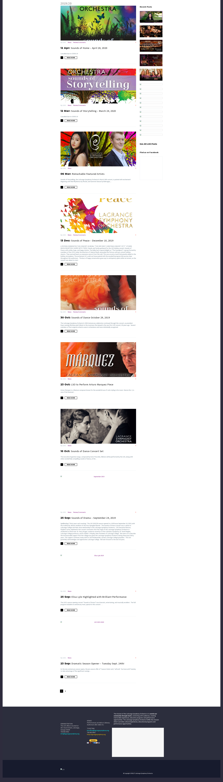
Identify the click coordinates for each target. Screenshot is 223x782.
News (69, 42)
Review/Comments (79, 42)
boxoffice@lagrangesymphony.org (98, 730)
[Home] (89, 716)
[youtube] (147, 187)
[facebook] (141, 187)
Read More (71, 57)
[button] (62, 57)
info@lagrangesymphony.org (70, 734)
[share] (150, 187)
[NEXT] (69, 691)
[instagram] (144, 187)
